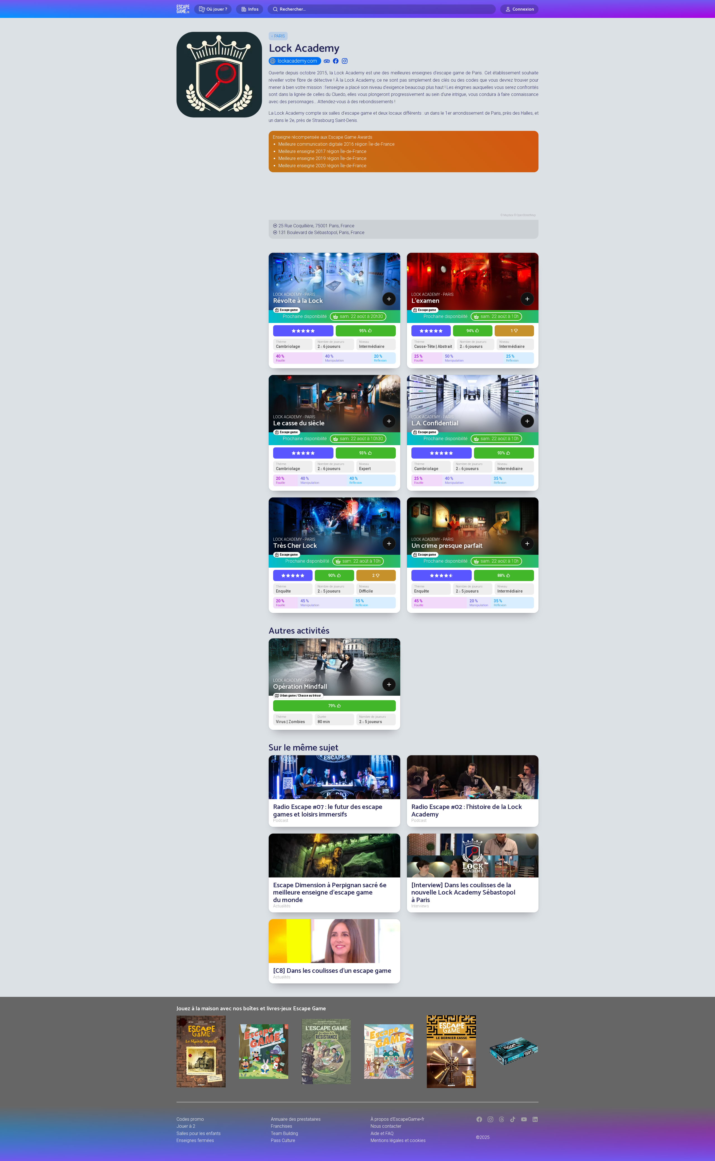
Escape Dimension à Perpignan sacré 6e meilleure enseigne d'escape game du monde (330, 893)
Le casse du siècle (299, 423)
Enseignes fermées (195, 1140)
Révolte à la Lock (298, 301)
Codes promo (190, 1119)
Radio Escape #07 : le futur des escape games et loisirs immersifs (327, 811)
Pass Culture (283, 1140)
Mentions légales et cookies (398, 1140)
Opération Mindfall (300, 686)
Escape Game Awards (350, 137)
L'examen (425, 301)
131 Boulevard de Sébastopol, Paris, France (321, 232)
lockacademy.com (297, 61)
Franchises (281, 1126)
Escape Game (183, 8)
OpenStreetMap (526, 215)
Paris (279, 36)
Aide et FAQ (382, 1133)
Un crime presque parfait (447, 546)
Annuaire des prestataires (296, 1119)
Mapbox (508, 215)
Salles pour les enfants (199, 1133)
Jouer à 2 (186, 1126)
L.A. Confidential (434, 423)
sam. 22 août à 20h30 (361, 316)
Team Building (284, 1133)
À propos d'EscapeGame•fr (397, 1119)
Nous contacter (386, 1126)
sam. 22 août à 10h (500, 316)
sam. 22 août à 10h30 (361, 438)
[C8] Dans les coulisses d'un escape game (332, 971)
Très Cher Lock (295, 546)
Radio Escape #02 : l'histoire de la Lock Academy (466, 811)
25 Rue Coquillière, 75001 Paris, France (316, 225)
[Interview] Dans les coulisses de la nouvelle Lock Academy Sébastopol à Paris (463, 893)
